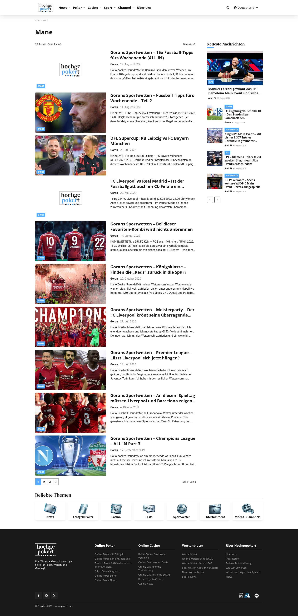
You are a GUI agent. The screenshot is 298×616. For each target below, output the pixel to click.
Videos (213, 37)
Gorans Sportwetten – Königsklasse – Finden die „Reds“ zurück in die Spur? (148, 269)
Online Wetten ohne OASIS (197, 558)
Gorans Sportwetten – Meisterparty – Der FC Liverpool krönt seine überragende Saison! (152, 312)
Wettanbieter (189, 554)
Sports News (189, 576)
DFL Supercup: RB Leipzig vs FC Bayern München (149, 140)
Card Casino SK (177, 26)
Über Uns (144, 8)
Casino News (145, 583)
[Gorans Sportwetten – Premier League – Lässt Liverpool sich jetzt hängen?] (70, 370)
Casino (93, 8)
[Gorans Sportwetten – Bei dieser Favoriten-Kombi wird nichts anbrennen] (70, 241)
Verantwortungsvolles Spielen (243, 572)
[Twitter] (54, 595)
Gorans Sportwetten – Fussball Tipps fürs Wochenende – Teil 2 (152, 97)
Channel (124, 8)
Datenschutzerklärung (239, 563)
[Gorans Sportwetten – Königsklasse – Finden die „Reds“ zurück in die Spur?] (70, 284)
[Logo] (47, 7)
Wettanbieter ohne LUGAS (197, 563)
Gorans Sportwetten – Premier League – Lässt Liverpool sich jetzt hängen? (151, 355)
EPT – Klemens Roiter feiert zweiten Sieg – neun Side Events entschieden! (243, 160)
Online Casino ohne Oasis (153, 562)
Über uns (231, 554)
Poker (77, 8)
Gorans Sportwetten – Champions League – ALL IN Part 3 (152, 441)
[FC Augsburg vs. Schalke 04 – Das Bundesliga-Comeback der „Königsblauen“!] (214, 112)
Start (37, 20)
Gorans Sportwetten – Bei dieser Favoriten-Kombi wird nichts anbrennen (151, 226)
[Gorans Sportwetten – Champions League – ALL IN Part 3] (70, 456)
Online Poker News (105, 580)
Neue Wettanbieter (193, 572)
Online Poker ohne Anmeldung (112, 558)
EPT (171, 32)
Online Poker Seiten (106, 575)
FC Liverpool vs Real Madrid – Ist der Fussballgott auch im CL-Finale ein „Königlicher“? (147, 183)
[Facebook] (38, 595)
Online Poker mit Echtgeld (110, 554)
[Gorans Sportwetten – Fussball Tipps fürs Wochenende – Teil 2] (70, 112)
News (62, 8)
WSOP (213, 26)
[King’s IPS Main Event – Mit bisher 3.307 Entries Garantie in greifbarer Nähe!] (214, 135)
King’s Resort (176, 37)
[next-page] (56, 481)
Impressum (232, 558)
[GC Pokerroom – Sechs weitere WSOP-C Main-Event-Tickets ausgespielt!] (214, 181)
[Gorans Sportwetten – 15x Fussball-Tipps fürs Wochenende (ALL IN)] (70, 70)
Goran (114, 64)
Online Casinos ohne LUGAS (154, 574)
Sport (108, 8)
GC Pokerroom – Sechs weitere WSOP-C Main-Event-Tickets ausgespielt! (242, 183)
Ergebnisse (232, 129)
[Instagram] (46, 595)
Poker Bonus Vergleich (107, 571)
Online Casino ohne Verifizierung (149, 568)
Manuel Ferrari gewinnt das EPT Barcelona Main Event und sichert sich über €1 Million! (234, 93)
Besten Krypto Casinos (151, 579)
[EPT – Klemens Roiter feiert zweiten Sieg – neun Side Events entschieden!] (214, 158)
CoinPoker (174, 21)
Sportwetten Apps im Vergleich (200, 567)
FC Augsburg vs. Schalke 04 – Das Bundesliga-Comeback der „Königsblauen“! (243, 116)
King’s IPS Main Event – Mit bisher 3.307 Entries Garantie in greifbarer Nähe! (243, 139)
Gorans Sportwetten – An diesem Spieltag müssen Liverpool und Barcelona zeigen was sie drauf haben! (152, 398)
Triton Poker (216, 21)
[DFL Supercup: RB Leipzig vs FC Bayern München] (70, 155)
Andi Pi (212, 97)
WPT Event (216, 32)
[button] (228, 7)
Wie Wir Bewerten (236, 567)
